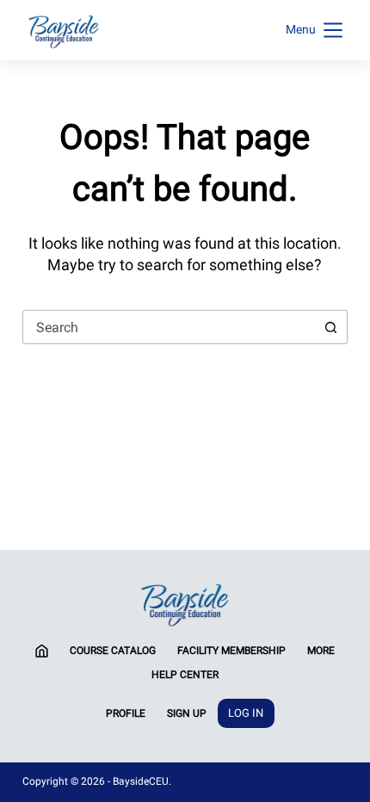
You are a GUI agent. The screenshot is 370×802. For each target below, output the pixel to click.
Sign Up (187, 713)
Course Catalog (113, 651)
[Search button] (330, 327)
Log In (245, 712)
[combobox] (168, 327)
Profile (125, 713)
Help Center (185, 675)
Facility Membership (231, 651)
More (321, 651)
